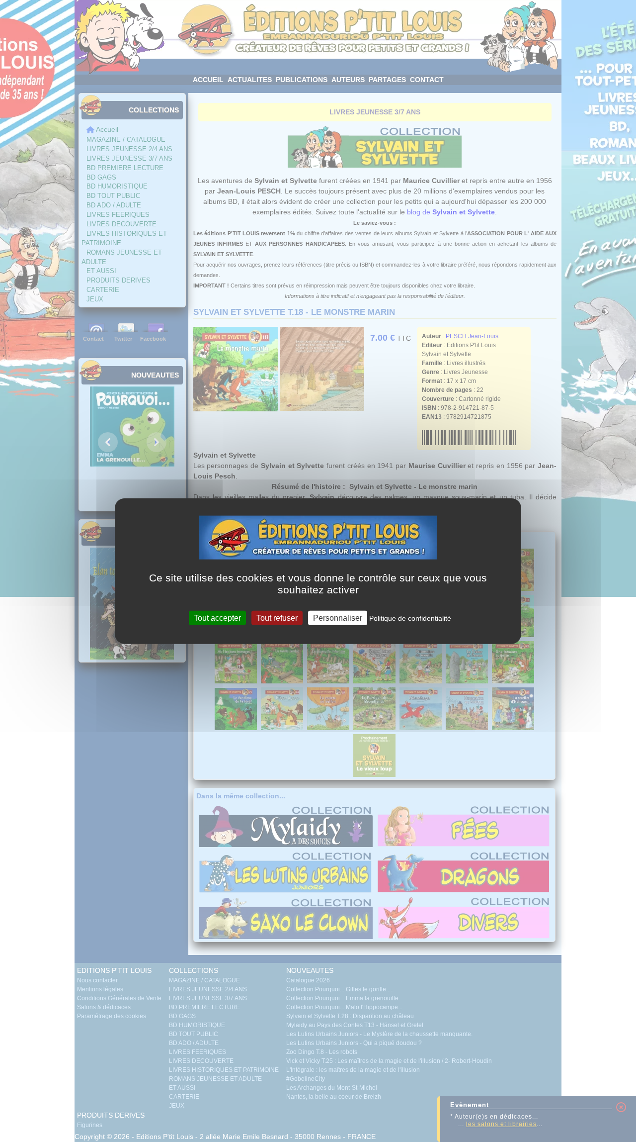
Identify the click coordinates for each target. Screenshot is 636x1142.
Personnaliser (337, 617)
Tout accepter (217, 617)
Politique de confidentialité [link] (410, 618)
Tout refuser (277, 617)
